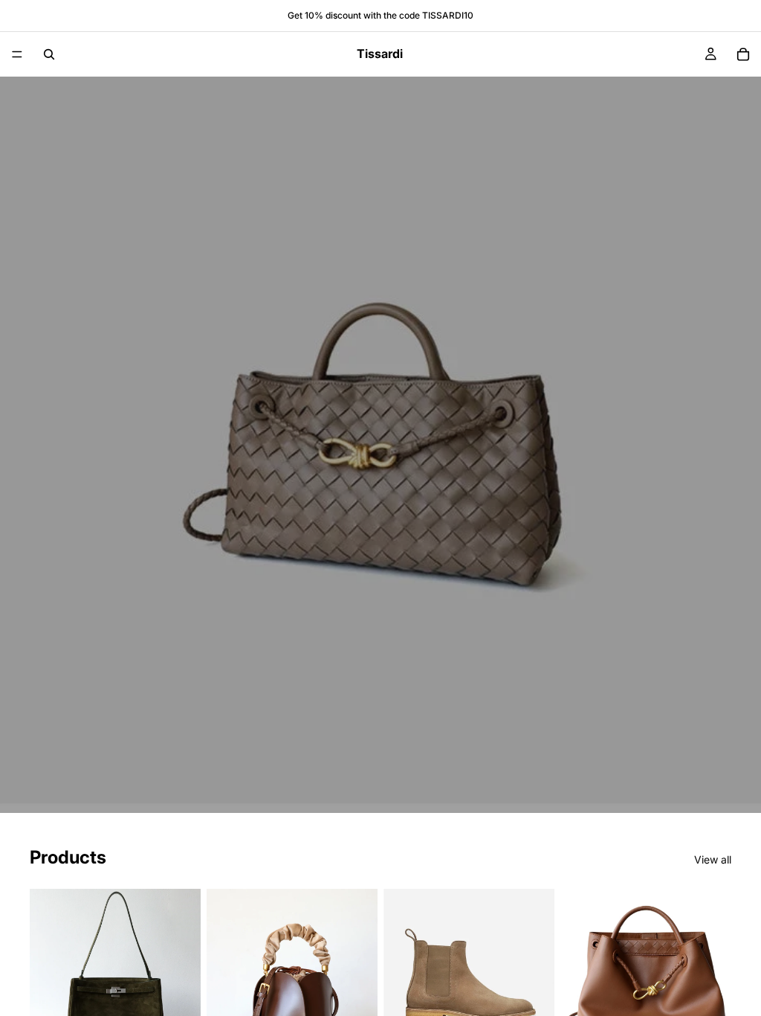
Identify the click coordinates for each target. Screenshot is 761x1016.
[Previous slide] (46, 974)
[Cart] (743, 54)
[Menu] (17, 54)
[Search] (49, 54)
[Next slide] (184, 974)
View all (712, 859)
